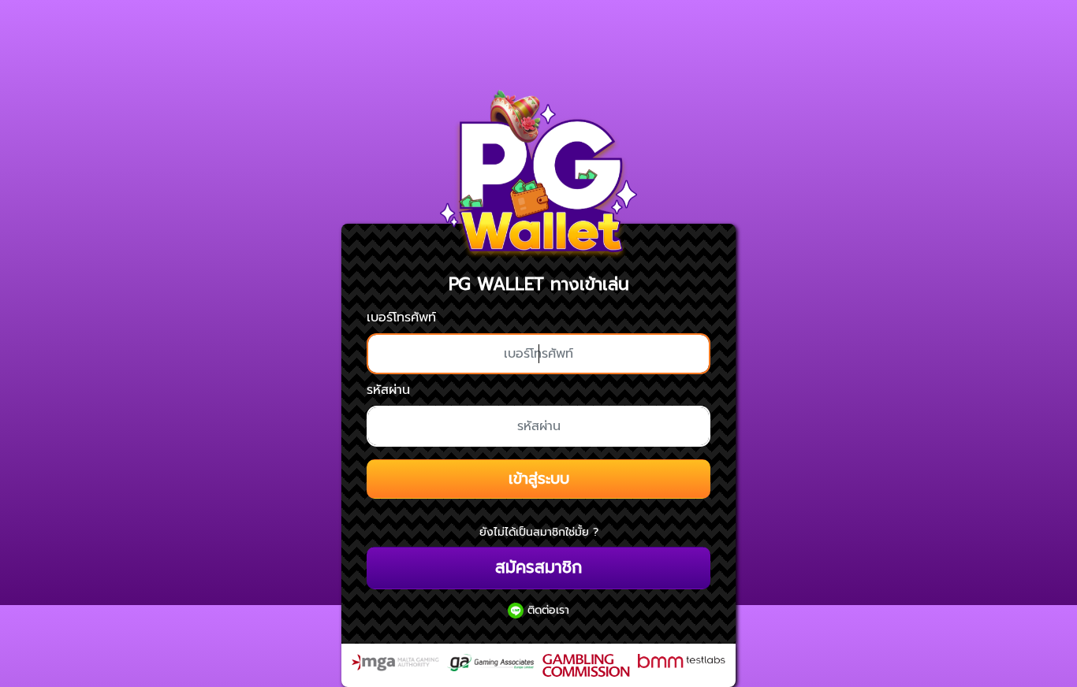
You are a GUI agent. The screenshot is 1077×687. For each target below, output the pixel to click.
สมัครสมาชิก (538, 567)
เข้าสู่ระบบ (539, 478)
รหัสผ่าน (388, 390)
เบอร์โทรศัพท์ (401, 317)
